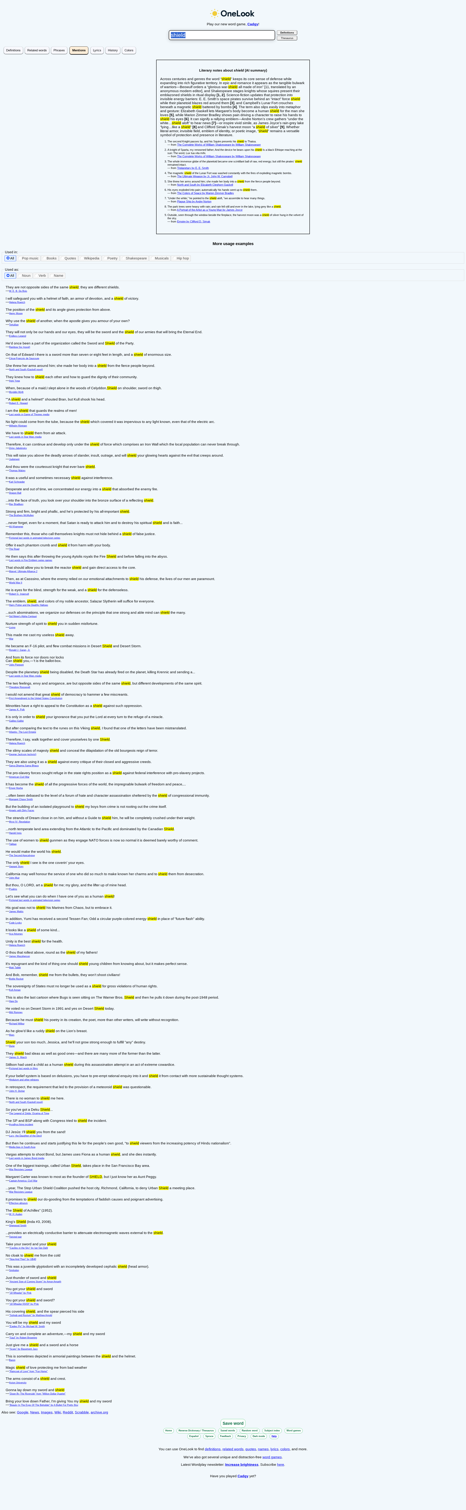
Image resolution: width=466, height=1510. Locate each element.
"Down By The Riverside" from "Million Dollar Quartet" (37, 1393)
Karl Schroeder (17, 481)
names (263, 1449)
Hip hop (183, 258)
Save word (233, 1423)
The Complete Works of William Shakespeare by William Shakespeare (219, 144)
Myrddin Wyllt (16, 392)
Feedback (225, 1436)
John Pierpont (16, 664)
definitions (213, 1449)
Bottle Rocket (16, 978)
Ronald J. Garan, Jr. (19, 650)
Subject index (272, 1430)
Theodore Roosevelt (19, 687)
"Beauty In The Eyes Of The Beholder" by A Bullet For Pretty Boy (43, 1405)
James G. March (18, 1057)
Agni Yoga (14, 380)
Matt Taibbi (15, 967)
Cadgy (252, 24)
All (12, 258)
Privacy (242, 1436)
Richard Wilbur (16, 1023)
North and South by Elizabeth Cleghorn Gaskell (205, 184)
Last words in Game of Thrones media (29, 414)
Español (194, 1436)
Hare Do (13, 1001)
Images (47, 1412)
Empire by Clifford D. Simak (193, 221)
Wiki (57, 1412)
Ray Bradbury (16, 504)
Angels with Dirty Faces (21, 810)
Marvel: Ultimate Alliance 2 (23, 571)
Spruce (209, 1436)
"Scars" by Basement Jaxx (23, 1349)
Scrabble (82, 1412)
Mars (11, 1035)
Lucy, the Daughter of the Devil (25, 1135)
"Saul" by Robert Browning (23, 1337)
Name (58, 275)
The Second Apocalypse (22, 855)
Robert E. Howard (18, 403)
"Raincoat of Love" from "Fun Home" (28, 1371)
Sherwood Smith (17, 1225)
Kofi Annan (15, 990)
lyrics (274, 1449)
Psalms (13, 889)
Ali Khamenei (16, 526)
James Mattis (16, 911)
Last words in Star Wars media (25, 436)
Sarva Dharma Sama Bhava (24, 765)
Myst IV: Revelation (19, 821)
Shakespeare (136, 258)
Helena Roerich (17, 302)
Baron (12, 1360)
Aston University (18, 1382)
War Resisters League (20, 1169)
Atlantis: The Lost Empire (22, 732)
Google (22, 1412)
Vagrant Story (16, 866)
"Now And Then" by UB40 (22, 1259)
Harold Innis (15, 833)
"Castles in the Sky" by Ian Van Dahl (28, 1248)
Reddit (68, 1412)
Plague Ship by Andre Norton (194, 201)
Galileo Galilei (16, 720)
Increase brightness (241, 1464)
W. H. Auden (15, 1214)
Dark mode (259, 1436)
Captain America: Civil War (23, 1180)
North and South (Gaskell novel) (26, 369)
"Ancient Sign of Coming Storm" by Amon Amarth (35, 1281)
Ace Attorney (16, 934)
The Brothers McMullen (21, 515)
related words (233, 1449)
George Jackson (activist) (22, 754)
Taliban (13, 844)
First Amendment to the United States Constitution (35, 698)
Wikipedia (91, 258)
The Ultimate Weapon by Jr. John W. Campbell (204, 176)
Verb (42, 275)
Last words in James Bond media (26, 1158)
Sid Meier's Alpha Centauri (23, 616)
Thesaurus (287, 38)
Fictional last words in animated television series (34, 538)
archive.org (99, 1412)
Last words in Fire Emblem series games (30, 560)
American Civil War (19, 777)
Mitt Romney (16, 1012)
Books (52, 258)
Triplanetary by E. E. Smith (193, 167)
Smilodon (14, 1270)
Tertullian (14, 324)
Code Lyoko (15, 922)
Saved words (227, 1430)
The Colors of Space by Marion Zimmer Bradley (205, 193)
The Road (14, 549)
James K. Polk (17, 709)
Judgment (14, 459)
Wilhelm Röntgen (18, 425)
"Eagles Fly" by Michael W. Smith (27, 1326)
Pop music (30, 258)
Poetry (112, 258)
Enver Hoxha (16, 788)
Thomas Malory (17, 470)
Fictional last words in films (23, 1068)
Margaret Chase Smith (21, 799)
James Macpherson (19, 956)
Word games (294, 1430)
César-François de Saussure (24, 358)
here (280, 1464)
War (11, 638)
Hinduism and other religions (24, 1079)
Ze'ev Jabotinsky (18, 448)
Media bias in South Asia (22, 1147)
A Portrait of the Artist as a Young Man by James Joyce (209, 209)
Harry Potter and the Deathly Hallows (28, 605)
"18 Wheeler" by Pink (20, 1293)
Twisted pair (15, 1236)
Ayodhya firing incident (21, 1124)
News (34, 1412)
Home (168, 1430)
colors (285, 1449)
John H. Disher (17, 1091)
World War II (15, 582)
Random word (250, 1430)
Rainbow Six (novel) (19, 347)
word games (272, 1457)
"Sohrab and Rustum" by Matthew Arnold (30, 1315)
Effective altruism (18, 1203)
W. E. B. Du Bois (18, 291)
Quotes (70, 258)
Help (274, 1436)
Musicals (162, 258)
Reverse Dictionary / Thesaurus (196, 1430)
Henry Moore (16, 313)
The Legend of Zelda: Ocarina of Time (29, 1113)
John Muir (14, 877)
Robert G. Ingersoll (19, 594)
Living (12, 627)
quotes (250, 1449)
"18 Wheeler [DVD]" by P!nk (24, 1304)
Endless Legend (17, 336)
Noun (26, 275)
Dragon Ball (15, 493)
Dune (12, 1046)
